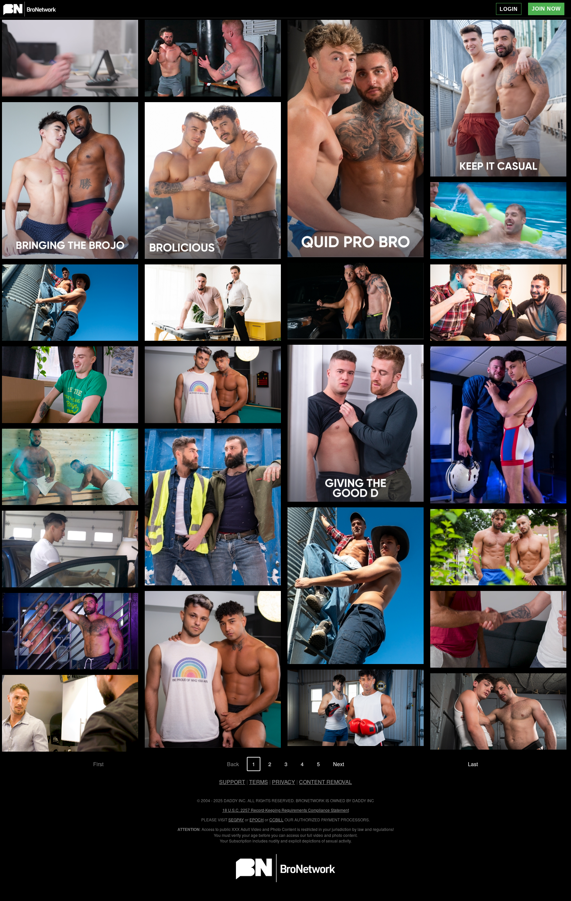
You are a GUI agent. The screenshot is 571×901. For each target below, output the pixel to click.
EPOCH (256, 819)
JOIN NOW (546, 9)
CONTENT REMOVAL (325, 782)
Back (233, 764)
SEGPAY (236, 819)
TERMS (258, 782)
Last (473, 764)
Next (338, 764)
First (98, 764)
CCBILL (276, 819)
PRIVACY (283, 782)
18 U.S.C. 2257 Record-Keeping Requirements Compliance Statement (285, 810)
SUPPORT (232, 782)
